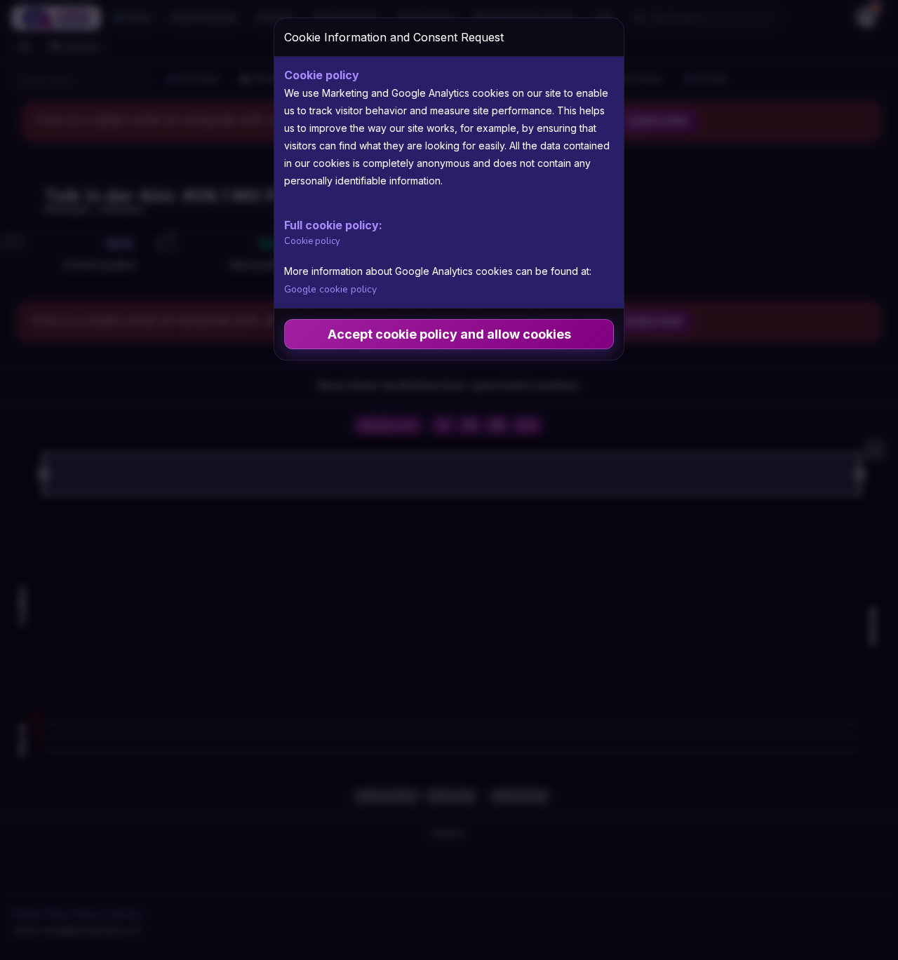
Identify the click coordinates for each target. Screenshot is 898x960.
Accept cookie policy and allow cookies (449, 334)
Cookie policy (312, 241)
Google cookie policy (330, 289)
